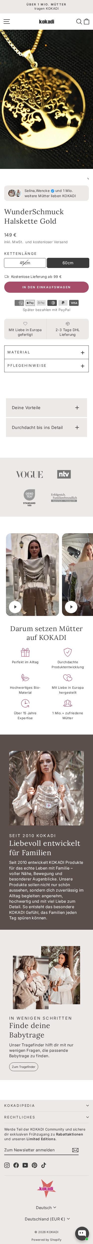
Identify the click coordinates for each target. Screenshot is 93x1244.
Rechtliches (19, 1117)
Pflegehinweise (27, 365)
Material (18, 352)
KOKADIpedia (19, 1105)
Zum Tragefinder (23, 1067)
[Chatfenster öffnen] (82, 1234)
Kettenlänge (20, 253)
